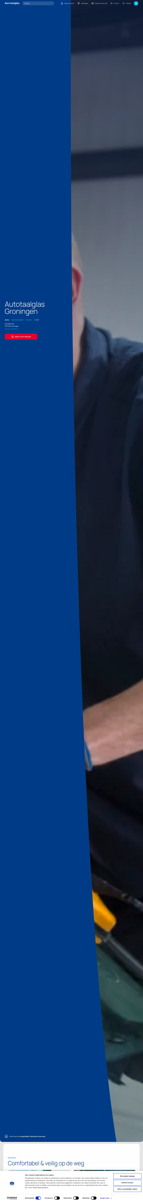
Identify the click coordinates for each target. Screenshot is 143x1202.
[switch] (57, 1198)
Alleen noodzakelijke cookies (127, 1189)
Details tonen (104, 1198)
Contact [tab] (29, 320)
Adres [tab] (7, 320)
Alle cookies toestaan (127, 1176)
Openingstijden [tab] (17, 320)
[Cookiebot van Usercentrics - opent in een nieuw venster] (12, 1198)
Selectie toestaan (127, 1182)
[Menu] (136, 3)
